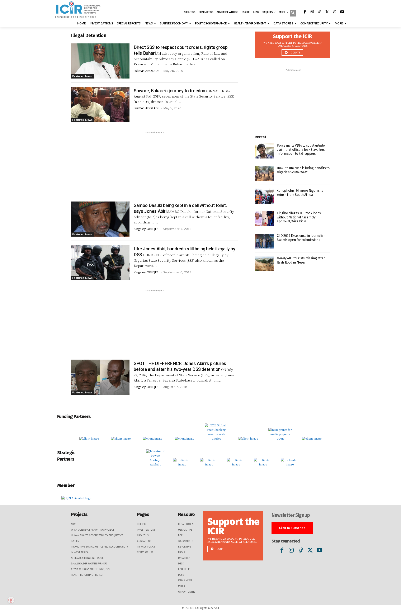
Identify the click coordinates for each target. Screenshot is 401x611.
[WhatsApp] (334, 12)
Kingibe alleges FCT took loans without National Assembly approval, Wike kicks (299, 217)
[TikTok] (319, 12)
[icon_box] (292, 43)
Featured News (82, 76)
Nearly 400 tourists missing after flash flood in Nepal (301, 260)
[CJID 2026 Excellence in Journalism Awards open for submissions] (264, 241)
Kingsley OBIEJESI (147, 229)
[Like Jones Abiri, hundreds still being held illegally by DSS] (100, 262)
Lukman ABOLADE (147, 70)
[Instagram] (312, 12)
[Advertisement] (154, 164)
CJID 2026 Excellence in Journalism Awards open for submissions (301, 238)
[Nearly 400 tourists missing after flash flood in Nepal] (264, 263)
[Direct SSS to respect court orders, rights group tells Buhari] (100, 61)
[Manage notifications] (11, 600)
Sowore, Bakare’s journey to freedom (170, 90)
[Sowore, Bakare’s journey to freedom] (100, 104)
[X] (327, 12)
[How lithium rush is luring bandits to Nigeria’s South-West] (264, 173)
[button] (293, 13)
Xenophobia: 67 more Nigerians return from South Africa (300, 192)
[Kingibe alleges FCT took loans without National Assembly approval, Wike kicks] (264, 218)
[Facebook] (304, 12)
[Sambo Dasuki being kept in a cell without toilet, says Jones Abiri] (100, 219)
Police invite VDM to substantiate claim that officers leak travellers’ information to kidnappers (301, 149)
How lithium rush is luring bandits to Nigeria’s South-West (303, 170)
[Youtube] (342, 12)
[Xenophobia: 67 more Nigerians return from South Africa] (264, 196)
